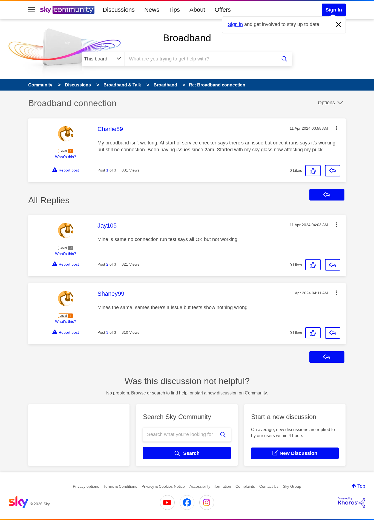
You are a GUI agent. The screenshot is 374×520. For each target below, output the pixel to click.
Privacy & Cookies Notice (163, 486)
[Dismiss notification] (338, 24)
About (197, 9)
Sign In (334, 10)
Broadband (187, 37)
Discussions (119, 9)
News (151, 9)
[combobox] (200, 59)
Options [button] (326, 102)
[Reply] (332, 170)
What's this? (65, 157)
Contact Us (268, 486)
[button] (336, 128)
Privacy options (86, 486)
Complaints (245, 486)
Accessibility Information (210, 486)
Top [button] (361, 486)
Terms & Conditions (120, 486)
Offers (223, 9)
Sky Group (292, 486)
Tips (174, 9)
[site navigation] (31, 9)
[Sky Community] (67, 10)
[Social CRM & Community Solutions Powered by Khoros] (351, 502)
